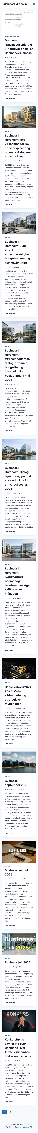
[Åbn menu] (34, 3)
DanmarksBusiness (12, 36)
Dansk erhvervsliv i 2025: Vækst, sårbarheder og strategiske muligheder (18, 695)
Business (8, 131)
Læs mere (10, 98)
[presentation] (19, 22)
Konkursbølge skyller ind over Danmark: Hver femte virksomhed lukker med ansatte (18, 1048)
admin (9, 57)
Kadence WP (27, 1127)
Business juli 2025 (18, 962)
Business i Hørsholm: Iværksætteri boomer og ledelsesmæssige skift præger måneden (17, 581)
